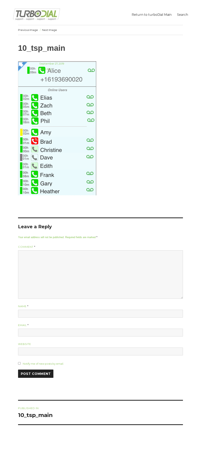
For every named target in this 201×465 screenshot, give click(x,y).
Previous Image (28, 29)
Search (182, 15)
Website (24, 344)
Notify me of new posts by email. (43, 363)
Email (23, 325)
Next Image (49, 29)
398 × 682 (45, 69)
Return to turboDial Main (152, 15)
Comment (26, 246)
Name (23, 306)
